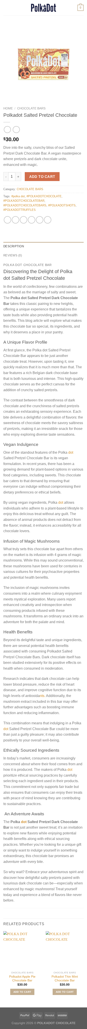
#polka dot (18, 196)
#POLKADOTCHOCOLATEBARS (24, 205)
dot (70, 452)
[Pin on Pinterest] (39, 220)
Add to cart (42, 177)
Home (8, 108)
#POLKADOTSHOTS (62, 205)
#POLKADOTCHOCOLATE (44, 196)
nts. (42, 696)
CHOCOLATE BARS (31, 108)
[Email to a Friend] (31, 220)
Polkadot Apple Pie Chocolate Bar (22, 978)
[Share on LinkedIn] (47, 220)
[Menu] (6, 7)
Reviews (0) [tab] (12, 255)
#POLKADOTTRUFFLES (19, 209)
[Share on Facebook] (15, 220)
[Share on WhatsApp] (7, 220)
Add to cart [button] (22, 992)
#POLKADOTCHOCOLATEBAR (23, 200)
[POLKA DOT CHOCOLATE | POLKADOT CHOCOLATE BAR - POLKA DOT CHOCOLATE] (43, 8)
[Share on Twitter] (23, 220)
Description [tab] (13, 246)
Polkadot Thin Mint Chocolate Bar (65, 978)
